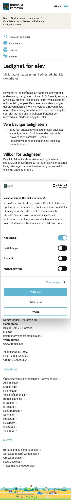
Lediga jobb (10, 386)
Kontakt (13, 56)
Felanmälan (10, 390)
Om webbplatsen (13, 457)
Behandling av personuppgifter (21, 449)
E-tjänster (9, 402)
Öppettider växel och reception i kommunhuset (30, 378)
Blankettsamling (13, 398)
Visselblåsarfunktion (15, 394)
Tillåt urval (36, 301)
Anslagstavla (11, 382)
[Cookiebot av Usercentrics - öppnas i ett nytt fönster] (52, 186)
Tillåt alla (35, 292)
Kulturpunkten (11, 410)
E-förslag (9, 406)
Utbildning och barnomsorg (25, 18)
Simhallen (9, 414)
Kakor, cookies (11, 461)
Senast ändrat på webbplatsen (21, 453)
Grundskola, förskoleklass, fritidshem (22, 21)
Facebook (9, 422)
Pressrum (9, 418)
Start (5, 18)
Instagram (9, 426)
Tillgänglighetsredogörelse (19, 465)
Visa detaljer (53, 282)
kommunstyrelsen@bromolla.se (21, 335)
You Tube (9, 430)
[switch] (62, 248)
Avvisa (35, 311)
